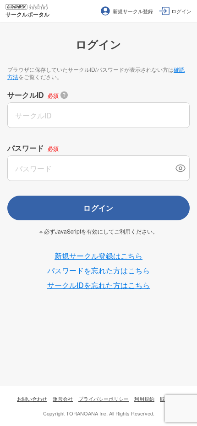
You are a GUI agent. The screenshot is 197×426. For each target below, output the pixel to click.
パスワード (25, 148)
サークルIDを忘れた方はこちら (98, 285)
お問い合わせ (32, 398)
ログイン (98, 207)
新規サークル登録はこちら (98, 255)
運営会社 (63, 398)
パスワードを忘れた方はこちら (98, 270)
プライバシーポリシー (103, 398)
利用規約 (144, 398)
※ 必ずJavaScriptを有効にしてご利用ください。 (98, 231)
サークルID (25, 95)
